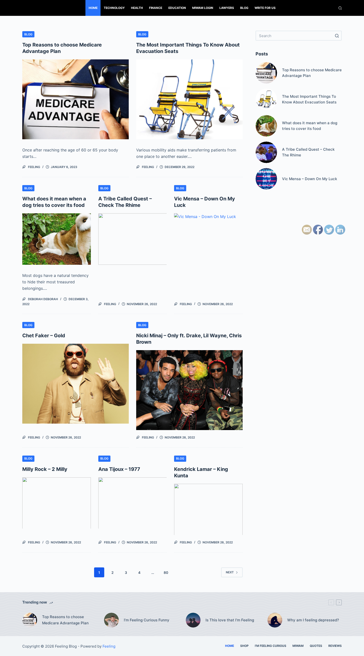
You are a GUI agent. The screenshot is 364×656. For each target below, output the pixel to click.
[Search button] (337, 36)
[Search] (340, 8)
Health (137, 8)
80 (166, 572)
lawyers (226, 8)
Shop (244, 646)
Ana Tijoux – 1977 (119, 469)
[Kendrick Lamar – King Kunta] (208, 509)
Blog (244, 8)
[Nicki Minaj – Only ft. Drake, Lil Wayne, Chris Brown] (189, 390)
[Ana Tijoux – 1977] (132, 503)
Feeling (34, 167)
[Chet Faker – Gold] (75, 384)
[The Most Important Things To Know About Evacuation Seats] (189, 99)
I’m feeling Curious (270, 646)
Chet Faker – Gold (43, 336)
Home (93, 8)
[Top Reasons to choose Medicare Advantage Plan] (75, 99)
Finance (155, 8)
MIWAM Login (202, 8)
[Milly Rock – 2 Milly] (56, 503)
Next (230, 572)
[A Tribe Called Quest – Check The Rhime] (132, 239)
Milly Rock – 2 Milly (44, 469)
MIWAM (298, 646)
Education (177, 8)
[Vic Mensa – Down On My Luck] (208, 239)
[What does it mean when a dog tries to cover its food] (56, 239)
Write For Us (265, 8)
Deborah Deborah (43, 299)
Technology (114, 8)
